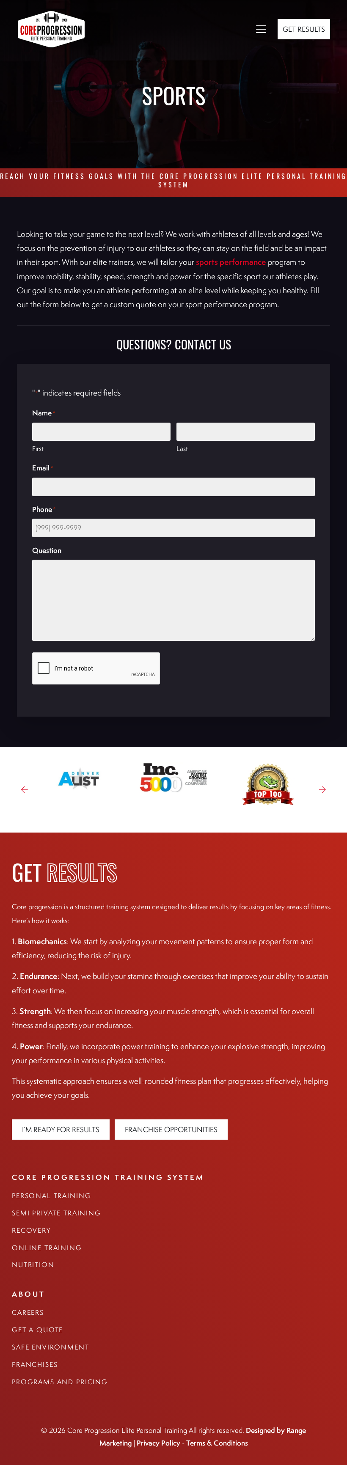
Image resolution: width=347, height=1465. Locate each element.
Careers (28, 1312)
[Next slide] (322, 789)
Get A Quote (37, 1329)
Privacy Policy (158, 1443)
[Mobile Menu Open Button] (261, 29)
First (38, 448)
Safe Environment (50, 1347)
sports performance (231, 261)
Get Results (304, 29)
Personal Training (51, 1195)
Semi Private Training (56, 1213)
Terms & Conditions (217, 1443)
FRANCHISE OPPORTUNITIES (171, 1129)
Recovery (31, 1230)
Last (182, 448)
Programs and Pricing (60, 1381)
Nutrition (33, 1264)
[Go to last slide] (24, 789)
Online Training (47, 1247)
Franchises (35, 1364)
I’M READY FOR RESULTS (60, 1129)
